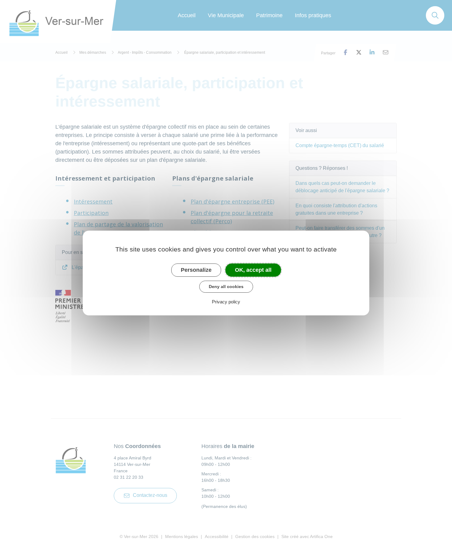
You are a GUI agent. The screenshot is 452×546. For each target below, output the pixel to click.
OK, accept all (253, 270)
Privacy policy (226, 301)
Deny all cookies (226, 286)
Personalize (196, 270)
